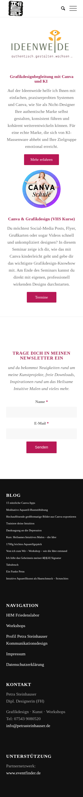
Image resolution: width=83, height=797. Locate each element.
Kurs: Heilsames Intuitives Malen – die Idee (31, 537)
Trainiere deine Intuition (20, 523)
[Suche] (61, 8)
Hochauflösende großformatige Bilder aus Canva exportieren (41, 516)
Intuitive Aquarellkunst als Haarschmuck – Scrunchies (37, 578)
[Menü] (71, 8)
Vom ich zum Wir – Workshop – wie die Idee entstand (36, 551)
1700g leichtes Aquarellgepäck (24, 544)
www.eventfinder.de (23, 773)
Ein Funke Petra (15, 571)
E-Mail (41, 423)
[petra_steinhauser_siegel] (34, 8)
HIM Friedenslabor (22, 615)
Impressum (16, 653)
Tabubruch (12, 564)
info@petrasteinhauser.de (28, 725)
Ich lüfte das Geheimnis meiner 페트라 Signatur (33, 558)
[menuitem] (61, 8)
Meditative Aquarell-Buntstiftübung (27, 509)
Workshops (15, 625)
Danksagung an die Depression (24, 530)
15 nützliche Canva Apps (20, 502)
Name (41, 402)
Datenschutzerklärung (25, 664)
